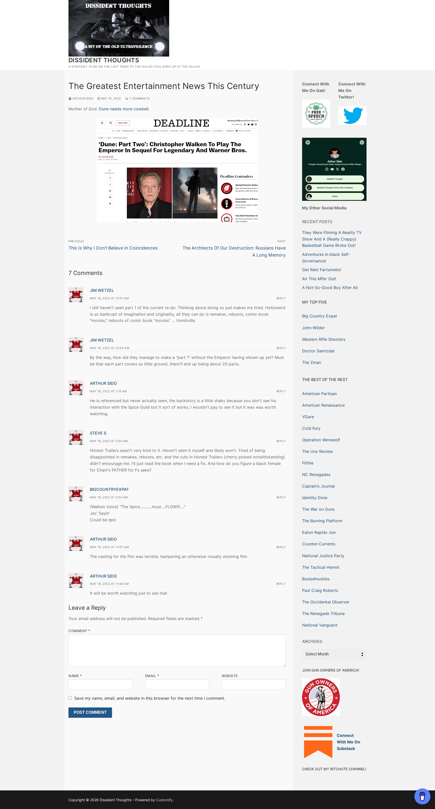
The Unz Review (317, 451)
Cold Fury (311, 428)
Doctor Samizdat (318, 350)
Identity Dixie (314, 497)
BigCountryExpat (109, 489)
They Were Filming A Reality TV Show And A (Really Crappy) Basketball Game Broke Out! (332, 239)
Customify (164, 800)
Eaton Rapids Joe (319, 532)
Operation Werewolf (321, 439)
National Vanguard (319, 625)
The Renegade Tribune (323, 613)
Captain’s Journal (318, 486)
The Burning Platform (322, 520)
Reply (281, 298)
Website (230, 676)
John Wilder (313, 327)
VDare (308, 416)
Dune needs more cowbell (124, 108)
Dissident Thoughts (103, 60)
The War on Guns (318, 509)
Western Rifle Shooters (323, 339)
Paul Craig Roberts (320, 590)
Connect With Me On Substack (348, 742)
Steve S (98, 433)
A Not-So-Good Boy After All (330, 287)
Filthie (307, 462)
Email (152, 676)
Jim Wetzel (102, 290)
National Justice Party (323, 555)
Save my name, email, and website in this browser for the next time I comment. (149, 698)
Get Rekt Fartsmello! (321, 269)
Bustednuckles (316, 578)
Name (75, 676)
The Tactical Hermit (320, 567)
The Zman (311, 362)
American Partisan (319, 393)
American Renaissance (323, 405)
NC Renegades (316, 474)
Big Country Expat (319, 315)
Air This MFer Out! (319, 278)
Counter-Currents (318, 543)
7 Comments (139, 98)
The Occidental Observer (325, 601)
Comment (79, 631)
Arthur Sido (82, 98)
